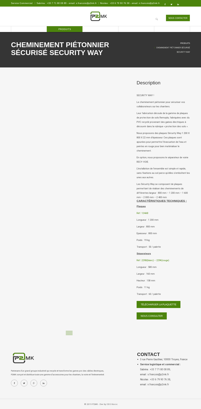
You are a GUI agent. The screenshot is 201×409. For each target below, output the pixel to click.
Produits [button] (64, 29)
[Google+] (34, 383)
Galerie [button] (136, 29)
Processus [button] (100, 29)
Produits (185, 43)
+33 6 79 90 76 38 (160, 379)
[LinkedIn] (43, 383)
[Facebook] (14, 383)
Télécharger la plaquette (158, 304)
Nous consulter (152, 316)
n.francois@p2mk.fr (158, 384)
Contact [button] (172, 29)
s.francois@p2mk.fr (158, 374)
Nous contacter (177, 18)
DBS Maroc (112, 404)
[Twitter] (24, 383)
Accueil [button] (29, 29)
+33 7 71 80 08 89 (160, 369)
